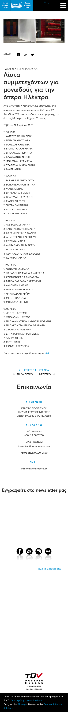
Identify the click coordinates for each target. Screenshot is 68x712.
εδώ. (47, 353)
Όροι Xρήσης (18, 700)
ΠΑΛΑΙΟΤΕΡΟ (25, 374)
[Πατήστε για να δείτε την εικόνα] (34, 31)
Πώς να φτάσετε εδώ (50, 569)
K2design (22, 704)
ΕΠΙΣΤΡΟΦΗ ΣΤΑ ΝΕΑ (36, 370)
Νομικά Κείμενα (35, 700)
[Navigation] (63, 3)
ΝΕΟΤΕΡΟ (45, 374)
